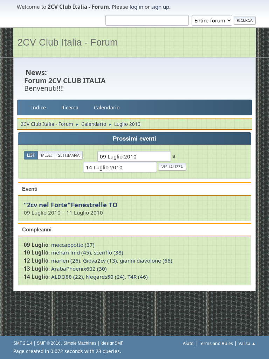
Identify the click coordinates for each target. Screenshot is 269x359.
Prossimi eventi (134, 138)
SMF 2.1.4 (23, 343)
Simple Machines (79, 343)
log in (136, 6)
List (31, 155)
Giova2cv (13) (100, 260)
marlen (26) (65, 260)
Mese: (46, 155)
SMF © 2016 (49, 343)
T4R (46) (137, 276)
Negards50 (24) (105, 276)
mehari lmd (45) (71, 252)
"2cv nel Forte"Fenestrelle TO (71, 204)
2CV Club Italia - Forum (68, 42)
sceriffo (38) (108, 252)
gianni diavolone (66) (146, 260)
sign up (160, 6)
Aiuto (188, 343)
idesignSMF (112, 343)
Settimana (69, 155)
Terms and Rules (216, 343)
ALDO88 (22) (67, 276)
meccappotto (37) (73, 244)
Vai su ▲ (247, 343)
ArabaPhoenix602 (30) (79, 268)
